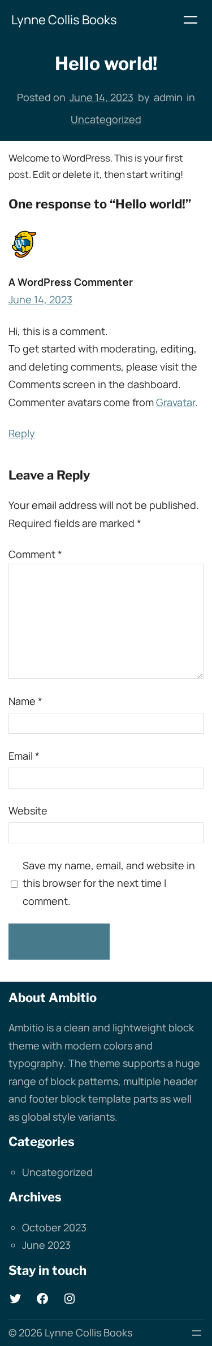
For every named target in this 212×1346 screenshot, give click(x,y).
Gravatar (175, 402)
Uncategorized (106, 119)
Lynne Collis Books (64, 19)
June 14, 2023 (40, 299)
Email (24, 756)
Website (27, 810)
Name (25, 701)
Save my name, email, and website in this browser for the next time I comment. (109, 883)
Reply (21, 433)
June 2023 (46, 1245)
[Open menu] (190, 20)
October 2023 (54, 1227)
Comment (35, 554)
